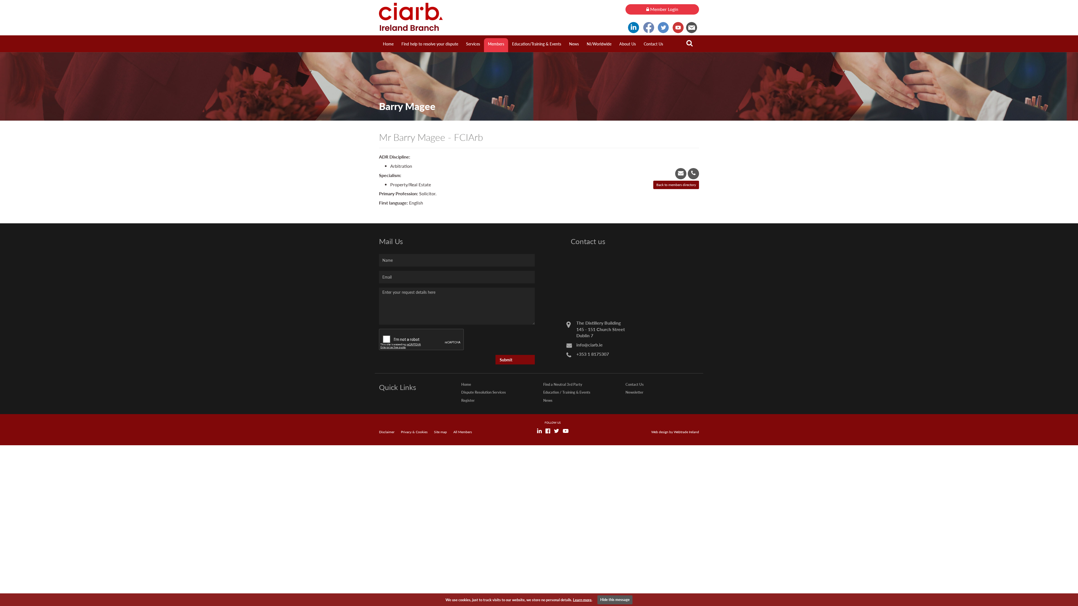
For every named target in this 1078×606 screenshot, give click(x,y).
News (574, 44)
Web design (659, 432)
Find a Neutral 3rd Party (562, 384)
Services (473, 44)
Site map (440, 432)
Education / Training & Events (566, 392)
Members (496, 44)
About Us (627, 44)
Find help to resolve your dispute (429, 44)
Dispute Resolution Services (483, 392)
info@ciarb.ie (589, 344)
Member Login (663, 9)
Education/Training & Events (536, 44)
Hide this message (615, 599)
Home (388, 44)
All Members (462, 432)
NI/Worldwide (599, 44)
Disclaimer (386, 432)
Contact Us (653, 44)
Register (468, 400)
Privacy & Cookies (414, 432)
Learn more (582, 599)
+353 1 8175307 (592, 354)
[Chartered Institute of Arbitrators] (498, 17)
